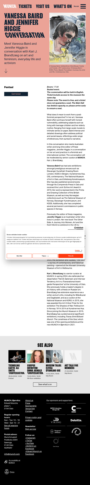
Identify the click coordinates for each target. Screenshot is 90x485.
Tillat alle (70, 256)
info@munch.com (12, 454)
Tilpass (44, 256)
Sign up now (30, 429)
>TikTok (28, 441)
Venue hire (30, 409)
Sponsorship (30, 406)
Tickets (25, 6)
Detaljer (77, 250)
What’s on (63, 6)
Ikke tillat (19, 256)
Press (27, 403)
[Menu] (83, 6)
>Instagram (30, 438)
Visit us (42, 6)
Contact (29, 411)
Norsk (76, 6)
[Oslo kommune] (17, 472)
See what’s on (45, 384)
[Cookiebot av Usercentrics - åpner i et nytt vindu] (75, 228)
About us (29, 400)
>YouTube (29, 443)
